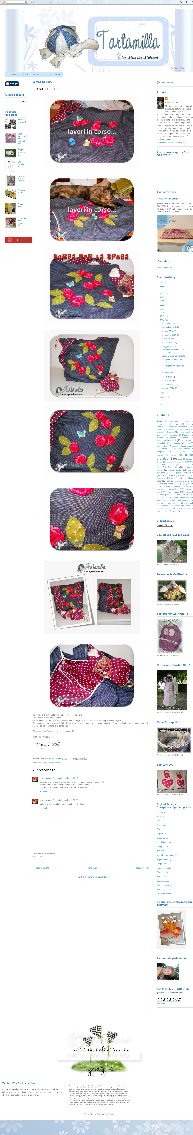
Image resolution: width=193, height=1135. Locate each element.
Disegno (170, 432)
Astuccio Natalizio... (22, 191)
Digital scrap (162, 838)
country (160, 455)
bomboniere (175, 443)
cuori (180, 459)
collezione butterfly (182, 449)
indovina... (172, 483)
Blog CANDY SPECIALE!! (22, 151)
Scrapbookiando (164, 868)
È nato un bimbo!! (22, 205)
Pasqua (185, 435)
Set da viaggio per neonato (173, 356)
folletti (189, 470)
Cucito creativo (52, 74)
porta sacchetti (163, 497)
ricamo (160, 503)
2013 (162, 393)
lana (183, 483)
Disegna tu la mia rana (166, 429)
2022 (162, 290)
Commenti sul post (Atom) (96, 877)
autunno (160, 441)
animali (186, 438)
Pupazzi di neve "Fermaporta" (22, 222)
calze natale (162, 446)
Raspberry (161, 864)
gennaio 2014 (168, 388)
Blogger (111, 1114)
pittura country (172, 492)
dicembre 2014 (169, 323)
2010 (162, 404)
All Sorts (160, 816)
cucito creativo (53, 763)
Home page (12, 74)
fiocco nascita (175, 470)
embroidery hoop (167, 464)
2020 (162, 297)
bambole (187, 441)
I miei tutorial (31, 74)
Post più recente (42, 868)
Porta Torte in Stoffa (167, 198)
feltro (159, 467)
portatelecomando (183, 500)
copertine (186, 452)
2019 (162, 301)
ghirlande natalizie (183, 473)
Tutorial (160, 438)
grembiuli (175, 478)
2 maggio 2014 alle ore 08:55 (65, 800)
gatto (170, 473)
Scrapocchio (162, 872)
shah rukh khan (182, 506)
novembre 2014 (169, 327)
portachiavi (168, 500)
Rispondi (43, 791)
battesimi (161, 443)
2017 (162, 309)
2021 (162, 293)
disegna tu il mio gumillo (175, 462)
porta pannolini (166, 495)
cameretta (176, 446)
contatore (161, 1004)
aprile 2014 (167, 377)
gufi (168, 481)
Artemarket (161, 825)
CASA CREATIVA (175, 421)
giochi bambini (163, 475)
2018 (162, 305)
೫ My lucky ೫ (46, 778)
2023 (162, 286)
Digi (158, 829)
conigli (174, 452)
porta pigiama (183, 495)
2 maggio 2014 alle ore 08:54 (65, 778)
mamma (177, 486)
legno (168, 486)
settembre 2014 (169, 335)
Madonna (161, 435)
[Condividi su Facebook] (83, 758)
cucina (173, 455)
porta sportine (179, 497)
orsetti (159, 492)
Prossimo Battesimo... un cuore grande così (173, 351)
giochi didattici (182, 475)
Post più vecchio (142, 868)
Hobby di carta (163, 846)
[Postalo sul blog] (77, 758)
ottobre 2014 (168, 331)
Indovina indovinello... (22, 122)
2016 (162, 312)
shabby (165, 506)
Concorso (173, 424)
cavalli (164, 449)
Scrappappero (163, 881)
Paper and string (164, 859)
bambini (171, 440)
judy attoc (161, 851)
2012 (162, 397)
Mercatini (173, 435)
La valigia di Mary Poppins (22, 178)
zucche (175, 511)
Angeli (159, 421)
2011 (162, 401)
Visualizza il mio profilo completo (171, 143)
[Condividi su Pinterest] (85, 758)
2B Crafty (161, 812)
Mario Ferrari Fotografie (167, 855)
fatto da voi (186, 464)
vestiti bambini (163, 511)
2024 (162, 282)
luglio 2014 (167, 339)
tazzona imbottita (164, 508)
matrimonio (164, 489)
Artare (159, 821)
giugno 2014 (168, 343)
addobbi (173, 438)
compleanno (162, 452)
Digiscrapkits (162, 833)
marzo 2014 (167, 380)
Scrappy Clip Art (164, 889)
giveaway (161, 478)
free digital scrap (164, 842)
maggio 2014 (168, 346)
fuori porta (161, 473)
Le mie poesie (185, 432)
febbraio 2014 (168, 384)
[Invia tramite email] (74, 758)
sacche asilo (174, 503)
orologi (188, 489)
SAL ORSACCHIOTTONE (22, 165)
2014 (162, 320)
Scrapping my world (165, 885)
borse (43, 763)
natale (175, 489)
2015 (162, 316)
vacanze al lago (183, 508)
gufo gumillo (179, 481)
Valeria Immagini (164, 894)
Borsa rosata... (168, 372)
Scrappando (162, 876)
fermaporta (172, 467)
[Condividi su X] (80, 758)
